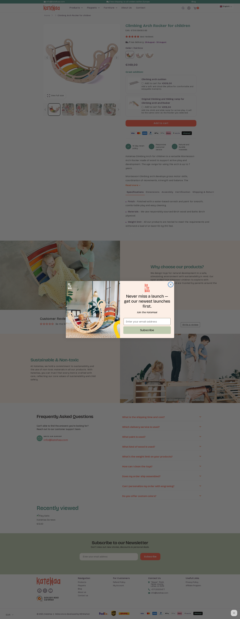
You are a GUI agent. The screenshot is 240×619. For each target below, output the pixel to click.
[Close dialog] (170, 284)
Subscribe (147, 330)
